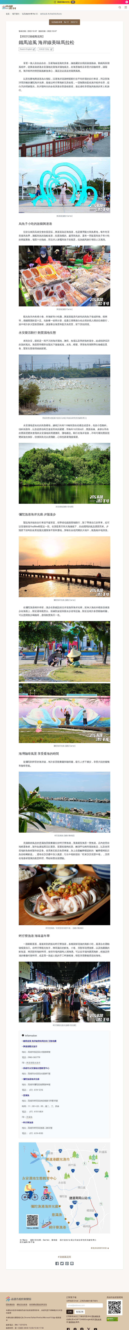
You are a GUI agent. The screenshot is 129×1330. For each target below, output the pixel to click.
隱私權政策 (10, 1304)
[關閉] (126, 2)
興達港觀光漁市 (33, 1063)
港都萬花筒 (65, 1257)
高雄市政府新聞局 (18, 1298)
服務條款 (72, 1322)
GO (73, 2)
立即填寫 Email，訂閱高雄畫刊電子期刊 (82, 1301)
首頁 (7, 14)
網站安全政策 (22, 1304)
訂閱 (70, 1312)
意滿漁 (29, 1117)
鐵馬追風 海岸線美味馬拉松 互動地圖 (39, 1041)
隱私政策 (97, 1319)
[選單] (126, 7)
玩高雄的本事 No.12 (30, 14)
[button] (120, 7)
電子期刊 (15, 14)
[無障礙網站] (112, 1319)
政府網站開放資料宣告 (38, 1304)
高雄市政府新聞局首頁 (114, 1307)
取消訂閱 (79, 1312)
